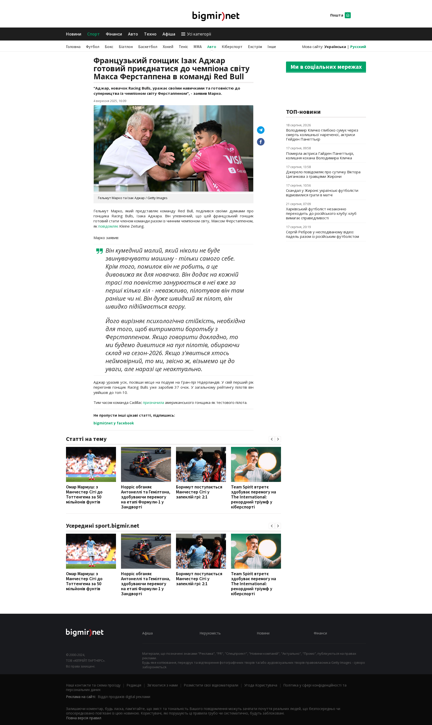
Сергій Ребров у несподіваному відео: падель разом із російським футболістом (322, 234)
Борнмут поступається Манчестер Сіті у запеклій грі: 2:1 (199, 492)
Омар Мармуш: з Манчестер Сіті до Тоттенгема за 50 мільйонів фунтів (84, 494)
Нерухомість (210, 633)
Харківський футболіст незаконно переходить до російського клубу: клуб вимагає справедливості (321, 213)
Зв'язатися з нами (162, 685)
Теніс (183, 46)
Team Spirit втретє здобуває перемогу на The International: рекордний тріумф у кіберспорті (253, 497)
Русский (358, 46)
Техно (150, 34)
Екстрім (255, 46)
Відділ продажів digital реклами (124, 696)
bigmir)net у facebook (114, 423)
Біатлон (126, 46)
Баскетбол (147, 46)
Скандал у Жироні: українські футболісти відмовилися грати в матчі (322, 192)
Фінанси (114, 34)
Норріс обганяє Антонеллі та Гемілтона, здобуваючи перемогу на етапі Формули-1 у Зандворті (145, 497)
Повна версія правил (83, 717)
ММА (198, 46)
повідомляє (108, 226)
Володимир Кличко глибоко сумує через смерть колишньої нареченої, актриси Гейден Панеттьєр (322, 135)
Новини (73, 34)
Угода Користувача (260, 685)
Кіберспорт (232, 46)
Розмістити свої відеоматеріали (211, 685)
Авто (133, 34)
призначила (153, 402)
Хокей (168, 46)
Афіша (168, 34)
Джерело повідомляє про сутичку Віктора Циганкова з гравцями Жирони (323, 174)
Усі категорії (199, 34)
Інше (272, 46)
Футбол (92, 46)
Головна (73, 46)
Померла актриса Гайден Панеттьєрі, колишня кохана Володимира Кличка (320, 155)
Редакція (133, 685)
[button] (272, 439)
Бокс (109, 46)
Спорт (93, 34)
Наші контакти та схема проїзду (93, 685)
